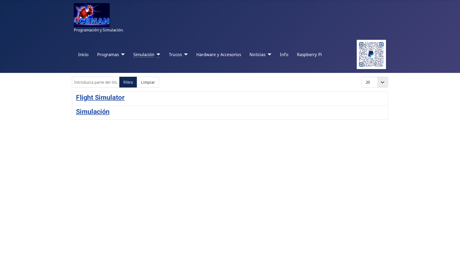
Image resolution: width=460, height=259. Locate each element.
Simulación (143, 54)
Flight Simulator (100, 97)
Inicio (83, 54)
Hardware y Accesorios (218, 54)
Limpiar (148, 82)
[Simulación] (157, 54)
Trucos (175, 54)
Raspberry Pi (309, 54)
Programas (108, 54)
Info (284, 54)
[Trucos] (185, 54)
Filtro (128, 82)
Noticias (257, 54)
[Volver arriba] (451, 250)
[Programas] (122, 54)
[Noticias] (268, 54)
